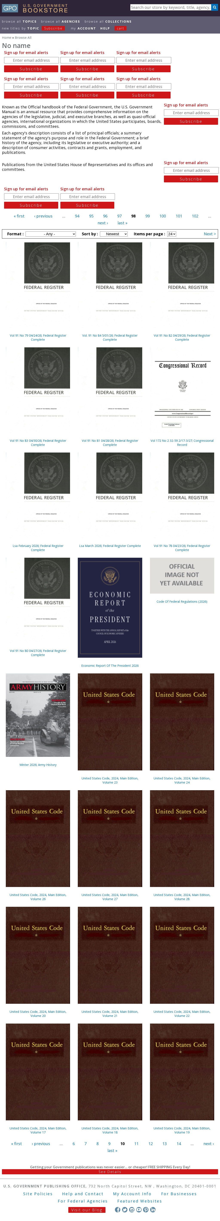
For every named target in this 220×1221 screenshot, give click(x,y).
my (83, 28)
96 (105, 216)
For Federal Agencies (83, 1201)
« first (19, 216)
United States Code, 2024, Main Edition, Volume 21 (110, 1014)
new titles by (32, 28)
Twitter (124, 1209)
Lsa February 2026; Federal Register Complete (38, 548)
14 (179, 1143)
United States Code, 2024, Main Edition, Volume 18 (110, 1130)
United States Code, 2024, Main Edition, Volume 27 (110, 897)
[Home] (36, 11)
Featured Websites (139, 1201)
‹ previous (43, 216)
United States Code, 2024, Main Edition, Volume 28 (182, 897)
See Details (110, 1171)
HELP (105, 28)
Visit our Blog (86, 1209)
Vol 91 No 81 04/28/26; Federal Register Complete (110, 443)
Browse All (19, 21)
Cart (120, 28)
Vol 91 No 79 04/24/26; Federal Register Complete (38, 337)
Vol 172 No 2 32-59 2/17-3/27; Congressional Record (182, 443)
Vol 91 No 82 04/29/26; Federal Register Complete (182, 337)
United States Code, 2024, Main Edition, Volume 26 (38, 897)
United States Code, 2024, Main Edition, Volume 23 (110, 780)
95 (91, 216)
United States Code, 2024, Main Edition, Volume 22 (182, 1014)
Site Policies (38, 1193)
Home (6, 37)
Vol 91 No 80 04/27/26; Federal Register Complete (38, 653)
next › (103, 222)
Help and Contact (83, 1193)
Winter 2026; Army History (38, 765)
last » (122, 222)
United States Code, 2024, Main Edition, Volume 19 (182, 1130)
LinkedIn (153, 1209)
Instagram (131, 1209)
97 (119, 216)
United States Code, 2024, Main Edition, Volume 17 (38, 1130)
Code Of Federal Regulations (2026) (182, 601)
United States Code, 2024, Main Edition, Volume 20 (38, 1014)
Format (15, 233)
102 (195, 216)
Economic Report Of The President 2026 (110, 666)
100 (162, 216)
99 (147, 216)
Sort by (89, 233)
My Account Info (132, 1193)
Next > (210, 233)
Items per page (149, 233)
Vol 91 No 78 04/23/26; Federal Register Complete (182, 548)
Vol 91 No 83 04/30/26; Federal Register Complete (38, 443)
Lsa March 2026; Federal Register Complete (110, 546)
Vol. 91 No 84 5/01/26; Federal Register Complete (110, 337)
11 (136, 1143)
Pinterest (145, 1209)
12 (150, 1143)
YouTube (139, 1209)
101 (179, 216)
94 (77, 216)
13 (164, 1143)
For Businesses (179, 1193)
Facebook (117, 1209)
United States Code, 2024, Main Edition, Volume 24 (182, 780)
